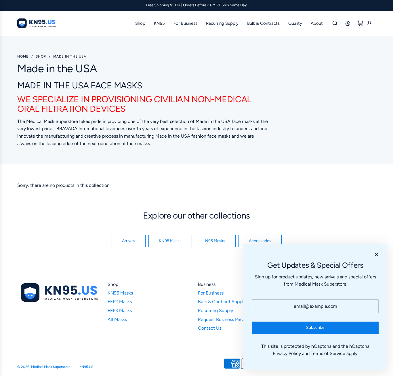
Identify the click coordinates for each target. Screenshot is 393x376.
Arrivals (128, 240)
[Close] (376, 254)
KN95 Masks (170, 240)
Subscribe (315, 327)
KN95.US (86, 367)
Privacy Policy (287, 353)
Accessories (260, 240)
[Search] (335, 23)
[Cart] (360, 23)
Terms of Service (328, 353)
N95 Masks (215, 240)
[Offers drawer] (347, 23)
